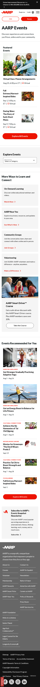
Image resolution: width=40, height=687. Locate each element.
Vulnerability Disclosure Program (15, 672)
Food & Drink (8, 478)
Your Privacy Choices (20, 676)
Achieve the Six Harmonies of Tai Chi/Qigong (10, 428)
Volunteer (6, 575)
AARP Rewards (8, 586)
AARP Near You (11, 212)
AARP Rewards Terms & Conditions (15, 663)
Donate (5, 570)
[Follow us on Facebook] (5, 681)
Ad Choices (7, 676)
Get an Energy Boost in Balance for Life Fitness (18, 409)
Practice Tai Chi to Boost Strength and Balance (12, 465)
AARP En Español (26, 570)
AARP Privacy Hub (17, 655)
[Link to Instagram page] (17, 681)
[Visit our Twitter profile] (11, 681)
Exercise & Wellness (10, 369)
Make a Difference (11, 271)
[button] (38, 12)
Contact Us (24, 565)
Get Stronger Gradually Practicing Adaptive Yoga (18, 373)
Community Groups (13, 235)
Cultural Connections (12, 423)
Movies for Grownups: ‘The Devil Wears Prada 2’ (13, 447)
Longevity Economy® (10, 644)
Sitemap (6, 655)
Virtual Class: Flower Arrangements (19, 79)
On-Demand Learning (14, 189)
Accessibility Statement (25, 659)
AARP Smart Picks (9, 591)
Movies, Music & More (11, 441)
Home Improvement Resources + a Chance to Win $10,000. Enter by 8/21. (16, 3)
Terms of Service (9, 659)
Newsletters (24, 575)
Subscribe (15, 535)
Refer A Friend (25, 581)
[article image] (20, 75)
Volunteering (10, 258)
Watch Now (8, 202)
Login (29, 12)
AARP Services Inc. (27, 607)
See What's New (10, 225)
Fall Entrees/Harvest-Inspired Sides (11, 93)
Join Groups (9, 248)
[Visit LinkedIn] (24, 681)
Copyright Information (11, 667)
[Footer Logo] (20, 547)
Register (22, 12)
